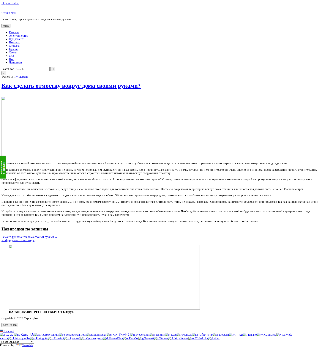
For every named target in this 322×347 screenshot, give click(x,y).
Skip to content (10, 3)
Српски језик (94, 338)
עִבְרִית (239, 334)
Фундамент (16, 39)
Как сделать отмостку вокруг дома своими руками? (71, 85)
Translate (27, 345)
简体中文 (124, 334)
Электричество (18, 35)
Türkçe (163, 338)
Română (58, 338)
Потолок (14, 42)
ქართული (205, 334)
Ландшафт (15, 62)
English (160, 334)
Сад (11, 55)
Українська (181, 338)
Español (133, 338)
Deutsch (223, 334)
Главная (14, 32)
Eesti (173, 334)
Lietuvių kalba (21, 338)
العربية (9, 334)
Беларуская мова (76, 334)
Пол (11, 59)
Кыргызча (269, 334)
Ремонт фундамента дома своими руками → (29, 236)
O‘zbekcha (201, 338)
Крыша (13, 49)
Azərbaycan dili (49, 334)
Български (100, 334)
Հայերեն (27, 334)
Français (186, 334)
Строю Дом (8, 12)
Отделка (14, 45)
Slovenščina (115, 338)
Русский (8, 331)
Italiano (252, 334)
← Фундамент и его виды (17, 240)
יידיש (216, 338)
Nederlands (142, 334)
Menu (6, 25)
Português (41, 338)
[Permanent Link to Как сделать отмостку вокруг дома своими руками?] (59, 157)
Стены (13, 52)
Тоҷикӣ (149, 338)
